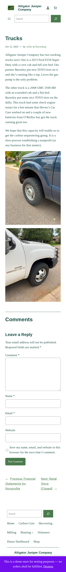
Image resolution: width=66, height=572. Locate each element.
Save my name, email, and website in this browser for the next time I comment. (35, 450)
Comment (12, 355)
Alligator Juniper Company (30, 8)
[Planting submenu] (32, 532)
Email (10, 413)
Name (10, 396)
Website (10, 430)
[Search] (56, 18)
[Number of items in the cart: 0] (55, 8)
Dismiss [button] (48, 566)
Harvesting (40, 46)
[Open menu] (9, 19)
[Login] (48, 8)
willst (29, 46)
